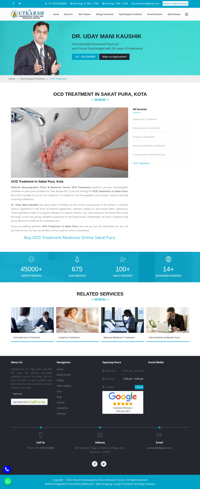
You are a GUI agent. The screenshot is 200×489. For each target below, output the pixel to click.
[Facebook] (13, 3)
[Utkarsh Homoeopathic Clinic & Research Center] (27, 14)
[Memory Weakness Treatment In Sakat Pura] (78, 315)
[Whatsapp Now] (8, 481)
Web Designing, (104, 483)
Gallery (60, 380)
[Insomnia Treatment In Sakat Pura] (33, 315)
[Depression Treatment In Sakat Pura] (168, 315)
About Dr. (68, 14)
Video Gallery (64, 385)
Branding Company (144, 483)
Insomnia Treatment (143, 136)
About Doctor (64, 374)
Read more (17, 394)
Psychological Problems (130, 14)
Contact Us (62, 407)
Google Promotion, (123, 483)
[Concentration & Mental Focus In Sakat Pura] (123, 315)
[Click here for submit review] (122, 402)
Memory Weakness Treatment (149, 145)
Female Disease (154, 14)
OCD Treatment (141, 163)
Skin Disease (84, 14)
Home (56, 14)
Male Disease (174, 14)
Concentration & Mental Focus (149, 154)
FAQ (59, 391)
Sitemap (61, 413)
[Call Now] (7, 469)
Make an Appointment (175, 3)
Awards (61, 402)
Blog (59, 396)
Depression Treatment (145, 119)
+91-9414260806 (57, 3)
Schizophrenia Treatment (146, 128)
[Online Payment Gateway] (29, 401)
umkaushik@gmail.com (147, 3)
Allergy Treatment (104, 14)
